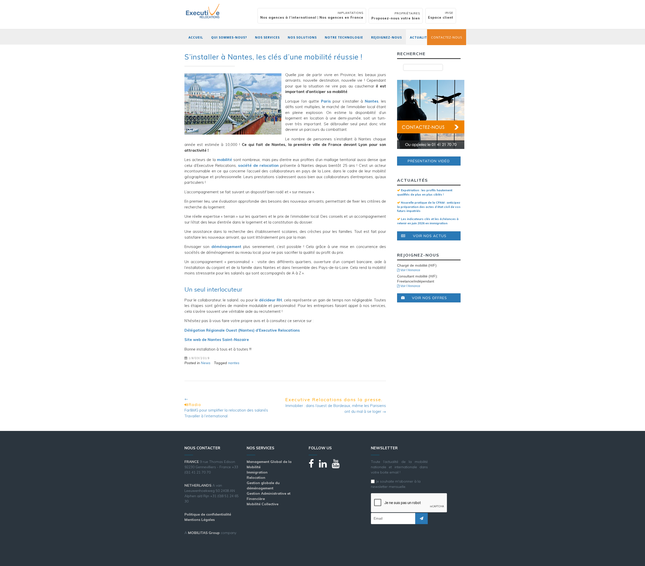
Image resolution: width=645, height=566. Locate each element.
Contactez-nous (446, 37)
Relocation (256, 477)
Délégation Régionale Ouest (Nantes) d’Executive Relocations (242, 330)
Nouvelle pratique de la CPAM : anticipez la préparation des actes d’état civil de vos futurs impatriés (429, 207)
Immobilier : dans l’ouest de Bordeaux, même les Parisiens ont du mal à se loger (335, 405)
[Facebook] (314, 466)
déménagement (226, 246)
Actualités (420, 37)
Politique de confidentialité (207, 514)
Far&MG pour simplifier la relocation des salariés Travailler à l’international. (226, 407)
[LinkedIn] (325, 466)
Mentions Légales (199, 519)
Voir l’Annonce (410, 270)
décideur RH (270, 300)
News (205, 363)
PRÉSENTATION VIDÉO (429, 161)
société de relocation (258, 165)
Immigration (257, 472)
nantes (233, 363)
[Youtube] (338, 466)
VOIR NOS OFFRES (429, 298)
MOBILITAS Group (204, 532)
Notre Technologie (344, 37)
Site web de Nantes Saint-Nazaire (216, 339)
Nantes (371, 101)
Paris (326, 101)
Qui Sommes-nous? (229, 37)
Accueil (195, 37)
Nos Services (267, 37)
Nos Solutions (302, 37)
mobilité (224, 159)
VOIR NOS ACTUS (429, 236)
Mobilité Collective (262, 504)
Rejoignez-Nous (386, 37)
